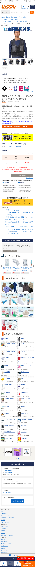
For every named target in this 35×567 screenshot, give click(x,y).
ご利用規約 (3, 513)
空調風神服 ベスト (14, 233)
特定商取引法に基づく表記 (7, 517)
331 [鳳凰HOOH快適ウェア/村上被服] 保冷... (7, 269)
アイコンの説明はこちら (27, 92)
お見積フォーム (5, 530)
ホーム (3, 565)
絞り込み (10, 565)
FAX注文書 (3, 528)
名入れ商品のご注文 (6, 543)
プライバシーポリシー (6, 515)
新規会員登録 (4, 552)
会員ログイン (4, 548)
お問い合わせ (17, 501)
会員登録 (24, 8)
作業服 (7, 209)
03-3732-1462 (8, 472)
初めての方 (3, 539)
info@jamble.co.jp (6, 481)
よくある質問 (4, 526)
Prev (2, 266)
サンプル (3, 533)
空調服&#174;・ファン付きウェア (18, 216)
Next (33, 266)
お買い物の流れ (5, 541)
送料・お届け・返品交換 (7, 535)
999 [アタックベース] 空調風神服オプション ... (25, 269)
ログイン (28, 8)
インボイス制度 (5, 522)
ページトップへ (17, 555)
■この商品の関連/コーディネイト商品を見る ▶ (14, 126)
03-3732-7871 (8, 471)
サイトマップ (4, 511)
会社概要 (3, 520)
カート (18, 563)
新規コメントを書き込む (9, 250)
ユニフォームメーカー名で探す (12, 210)
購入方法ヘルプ (29, 178)
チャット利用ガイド (7, 492)
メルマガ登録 (4, 550)
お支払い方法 (4, 546)
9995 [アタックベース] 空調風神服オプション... (16, 269)
